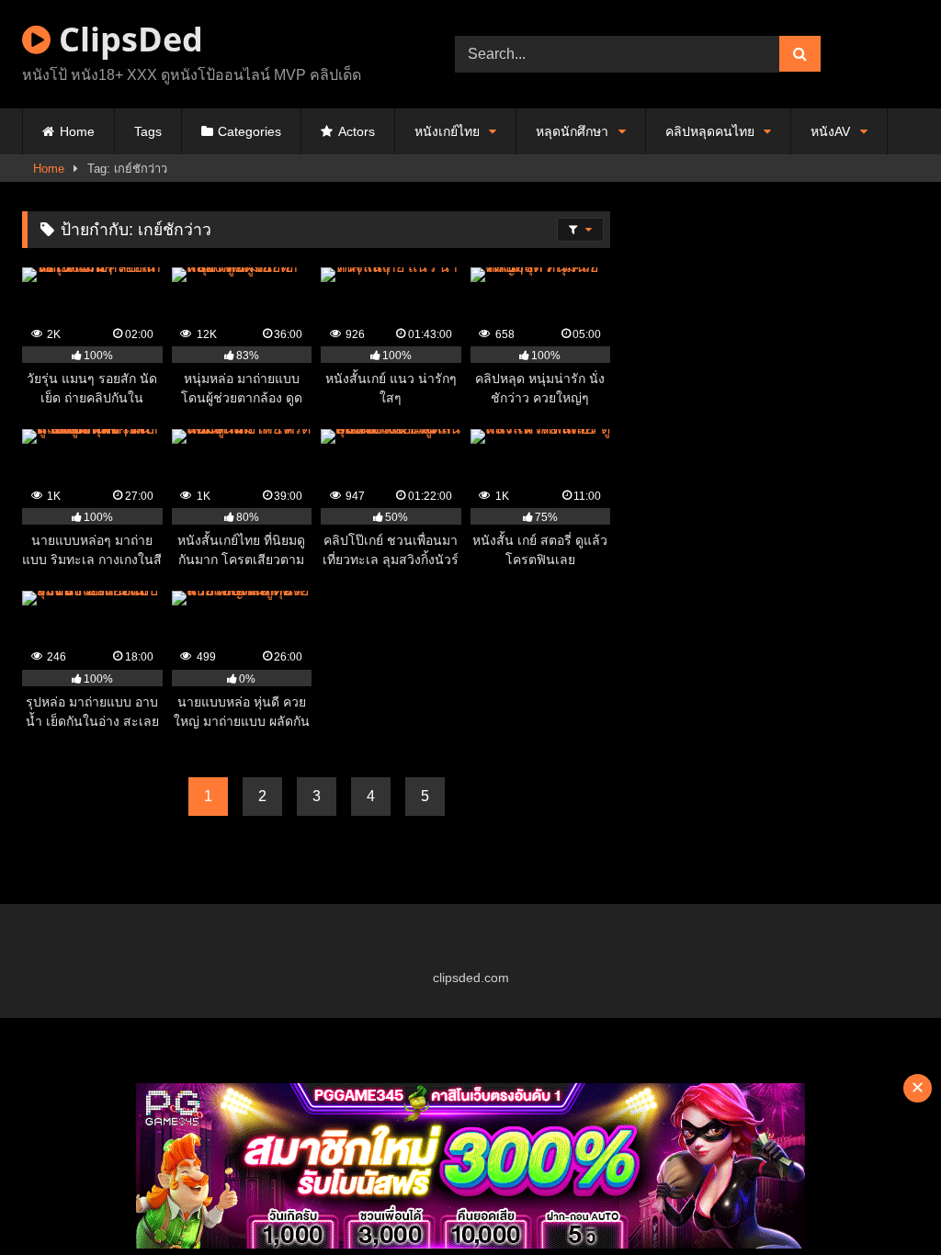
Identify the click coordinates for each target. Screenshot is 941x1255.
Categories (249, 131)
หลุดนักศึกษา (572, 131)
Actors (356, 131)
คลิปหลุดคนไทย (709, 131)
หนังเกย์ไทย (447, 131)
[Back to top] (884, 1200)
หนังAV (830, 131)
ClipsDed (127, 39)
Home (77, 131)
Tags (148, 131)
